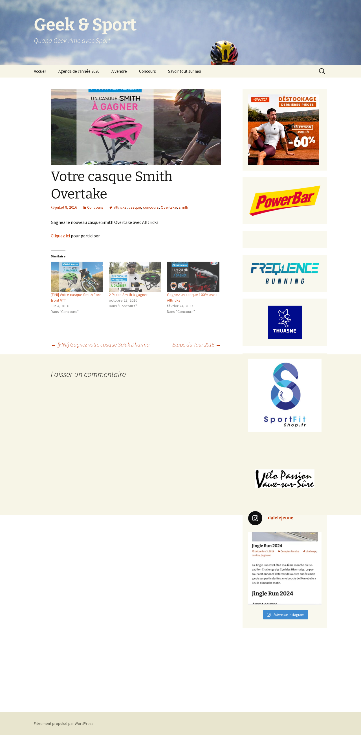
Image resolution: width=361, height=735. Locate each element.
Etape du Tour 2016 (196, 344)
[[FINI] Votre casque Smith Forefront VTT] (77, 277)
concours (151, 207)
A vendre (119, 71)
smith (183, 207)
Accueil (40, 71)
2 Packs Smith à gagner (128, 294)
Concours (147, 71)
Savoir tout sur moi (184, 71)
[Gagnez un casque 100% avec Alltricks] (193, 277)
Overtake (169, 207)
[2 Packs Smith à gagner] (135, 277)
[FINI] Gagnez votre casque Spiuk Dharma (100, 344)
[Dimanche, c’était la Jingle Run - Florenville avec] (285, 568)
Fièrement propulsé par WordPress (64, 723)
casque (135, 207)
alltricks (120, 207)
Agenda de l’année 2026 (78, 71)
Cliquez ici (60, 236)
